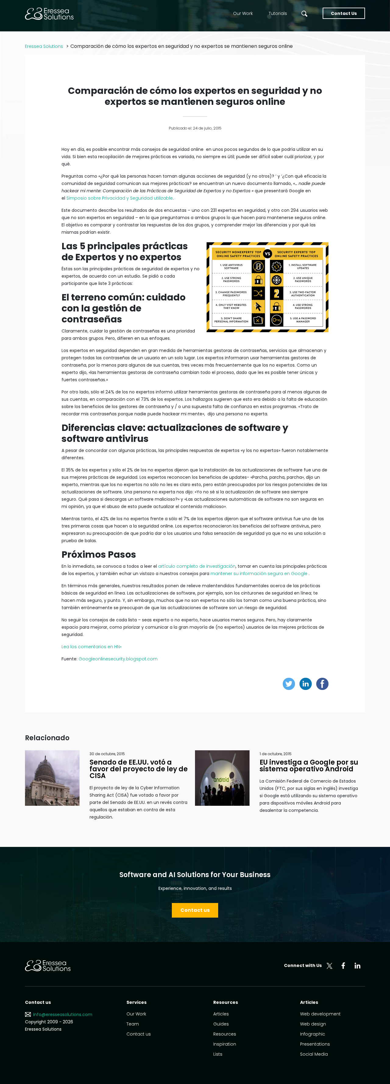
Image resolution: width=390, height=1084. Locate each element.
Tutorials (278, 13)
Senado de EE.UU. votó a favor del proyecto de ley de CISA (139, 769)
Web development (320, 1014)
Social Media (314, 1054)
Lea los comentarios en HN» (92, 647)
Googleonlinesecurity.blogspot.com (118, 659)
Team (132, 1024)
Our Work (243, 13)
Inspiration (224, 1044)
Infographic (312, 1034)
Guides (221, 1024)
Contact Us (344, 13)
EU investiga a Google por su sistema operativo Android (309, 766)
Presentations (315, 1044)
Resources (224, 1034)
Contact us (195, 910)
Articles (221, 1014)
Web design (313, 1024)
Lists (217, 1054)
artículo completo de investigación (197, 566)
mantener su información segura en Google (259, 573)
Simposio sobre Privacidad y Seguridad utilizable (119, 198)
